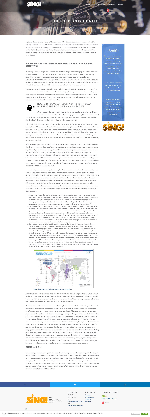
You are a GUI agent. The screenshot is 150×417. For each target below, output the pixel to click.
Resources (89, 4)
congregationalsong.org (75, 405)
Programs (111, 4)
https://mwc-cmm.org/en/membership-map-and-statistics (53, 289)
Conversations (100, 4)
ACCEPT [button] (144, 414)
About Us (120, 4)
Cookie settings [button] (135, 414)
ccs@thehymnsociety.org (75, 401)
